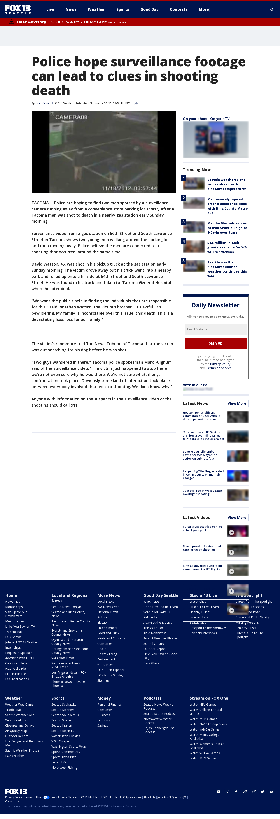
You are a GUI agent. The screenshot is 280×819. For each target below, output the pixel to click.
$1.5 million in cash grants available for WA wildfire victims (227, 247)
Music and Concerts (111, 638)
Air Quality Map (16, 731)
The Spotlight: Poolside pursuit (199, 606)
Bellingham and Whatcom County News (69, 651)
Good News (105, 664)
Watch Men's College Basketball (204, 737)
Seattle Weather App (19, 715)
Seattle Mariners (63, 710)
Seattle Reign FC (63, 731)
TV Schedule (14, 632)
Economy (104, 720)
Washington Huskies (65, 736)
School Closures (155, 643)
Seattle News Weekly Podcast (158, 706)
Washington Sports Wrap (69, 746)
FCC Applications (17, 679)
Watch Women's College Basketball (207, 746)
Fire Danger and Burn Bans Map (24, 743)
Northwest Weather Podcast (158, 721)
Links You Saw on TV (20, 626)
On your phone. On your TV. (206, 118)
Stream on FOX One (209, 698)
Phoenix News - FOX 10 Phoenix (68, 684)
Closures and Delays (19, 725)
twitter (262, 791)
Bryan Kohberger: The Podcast (159, 730)
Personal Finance (109, 704)
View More (237, 403)
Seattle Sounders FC (65, 715)
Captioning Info (16, 663)
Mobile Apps (14, 607)
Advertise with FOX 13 (20, 658)
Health (102, 649)
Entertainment (107, 628)
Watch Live (151, 601)
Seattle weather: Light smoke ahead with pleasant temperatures (227, 184)
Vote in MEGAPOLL (157, 612)
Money (104, 698)
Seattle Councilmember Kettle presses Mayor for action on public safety (200, 454)
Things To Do (153, 628)
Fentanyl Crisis (246, 628)
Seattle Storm (61, 720)
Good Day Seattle (161, 595)
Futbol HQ (58, 762)
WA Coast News (62, 658)
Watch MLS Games (203, 758)
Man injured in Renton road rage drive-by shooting (202, 547)
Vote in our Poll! (197, 384)
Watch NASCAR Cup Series (208, 724)
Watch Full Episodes (250, 607)
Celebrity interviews (203, 633)
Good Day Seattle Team (161, 607)
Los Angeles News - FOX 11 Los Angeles (68, 674)
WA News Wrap (108, 607)
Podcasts (152, 698)
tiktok (245, 791)
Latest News (195, 403)
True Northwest (155, 633)
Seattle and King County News (68, 614)
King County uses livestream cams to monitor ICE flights (202, 567)
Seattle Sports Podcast (160, 714)
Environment (106, 659)
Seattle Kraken (61, 725)
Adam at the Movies (158, 622)
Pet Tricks (151, 617)
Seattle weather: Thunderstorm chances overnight (199, 588)
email (271, 791)
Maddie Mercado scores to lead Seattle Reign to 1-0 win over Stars (227, 227)
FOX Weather (14, 756)
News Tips (12, 601)
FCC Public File (15, 668)
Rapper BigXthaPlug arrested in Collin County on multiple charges (203, 474)
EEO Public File (15, 674)
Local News (105, 601)
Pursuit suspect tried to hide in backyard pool (202, 528)
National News (107, 612)
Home (11, 595)
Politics (102, 617)
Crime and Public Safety (252, 617)
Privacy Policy (220, 364)
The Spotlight (249, 595)
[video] (237, 531)
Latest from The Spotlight (254, 601)
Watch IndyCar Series (205, 729)
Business (103, 715)
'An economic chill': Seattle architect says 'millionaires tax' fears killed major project (203, 435)
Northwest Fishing (64, 767)
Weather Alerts (15, 720)
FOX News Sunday (110, 675)
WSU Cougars (61, 741)
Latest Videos (196, 517)
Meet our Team (16, 621)
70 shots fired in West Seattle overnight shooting (203, 492)
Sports (57, 698)
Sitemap (103, 680)
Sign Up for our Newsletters (16, 614)
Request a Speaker (18, 653)
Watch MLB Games (203, 719)
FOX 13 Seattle (63, 103)
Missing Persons (247, 622)
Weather (13, 698)
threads (253, 791)
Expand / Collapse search (272, 9)
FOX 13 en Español (110, 670)
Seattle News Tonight (66, 607)
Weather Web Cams (19, 704)
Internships (13, 647)
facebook (236, 791)
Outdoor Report (155, 649)
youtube (218, 791)
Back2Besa (151, 663)
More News (108, 595)
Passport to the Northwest (209, 628)
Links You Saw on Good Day (160, 656)
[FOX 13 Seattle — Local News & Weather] (19, 9)
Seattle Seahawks (63, 704)
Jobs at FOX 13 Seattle (21, 642)
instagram (227, 791)
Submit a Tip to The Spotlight (250, 635)
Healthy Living (107, 654)
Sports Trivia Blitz (63, 757)
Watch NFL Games (203, 704)
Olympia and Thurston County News (67, 642)
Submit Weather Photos (160, 638)
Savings (102, 725)
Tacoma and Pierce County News (70, 623)
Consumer (104, 643)
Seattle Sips (198, 622)
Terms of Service (218, 368)
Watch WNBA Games (205, 753)
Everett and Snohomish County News (67, 632)
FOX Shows (13, 637)
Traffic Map (13, 710)
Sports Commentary (65, 752)
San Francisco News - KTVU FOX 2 (66, 665)
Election (102, 622)
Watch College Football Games (206, 712)
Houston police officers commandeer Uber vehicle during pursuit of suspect (201, 415)
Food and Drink (108, 633)
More (204, 9)
